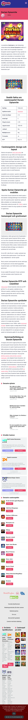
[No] (26, 712)
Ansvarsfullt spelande (14, 618)
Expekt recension (12, 457)
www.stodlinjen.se (10, 452)
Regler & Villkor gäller (19, 452)
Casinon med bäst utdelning (14, 621)
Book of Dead (10, 566)
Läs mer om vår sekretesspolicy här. (14, 717)
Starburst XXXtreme (11, 515)
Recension (8, 450)
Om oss (14, 614)
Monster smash (10, 537)
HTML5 (21, 204)
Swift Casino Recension (13, 439)
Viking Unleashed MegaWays (14, 573)
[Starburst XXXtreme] (3, 518)
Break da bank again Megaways (15, 500)
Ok (14, 713)
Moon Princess (10, 552)
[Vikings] (3, 532)
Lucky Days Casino (9, 677)
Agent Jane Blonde (11, 544)
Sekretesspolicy (14, 611)
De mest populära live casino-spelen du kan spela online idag (18, 426)
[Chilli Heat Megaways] (3, 511)
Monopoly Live (10, 522)
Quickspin (20, 111)
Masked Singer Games (13, 477)
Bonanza (8, 581)
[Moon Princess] (3, 554)
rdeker (9, 15)
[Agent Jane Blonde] (3, 547)
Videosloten (4, 287)
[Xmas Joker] (3, 562)
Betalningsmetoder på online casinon (14, 607)
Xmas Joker (9, 559)
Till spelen (9, 503)
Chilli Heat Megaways (12, 508)
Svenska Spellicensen (14, 604)
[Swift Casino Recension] (4, 443)
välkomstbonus (13, 366)
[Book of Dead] (3, 569)
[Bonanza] (3, 583)
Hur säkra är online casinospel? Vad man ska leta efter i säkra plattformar (18, 388)
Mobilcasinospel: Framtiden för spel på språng (17, 406)
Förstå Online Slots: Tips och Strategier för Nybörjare (18, 396)
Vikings (8, 530)
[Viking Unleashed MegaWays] (3, 576)
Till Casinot (20, 450)
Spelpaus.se (9, 473)
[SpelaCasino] (6, 3)
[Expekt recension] (4, 461)
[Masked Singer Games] (4, 481)
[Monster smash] (3, 540)
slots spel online (16, 152)
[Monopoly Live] (3, 525)
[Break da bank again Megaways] (3, 503)
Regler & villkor (15, 470)
